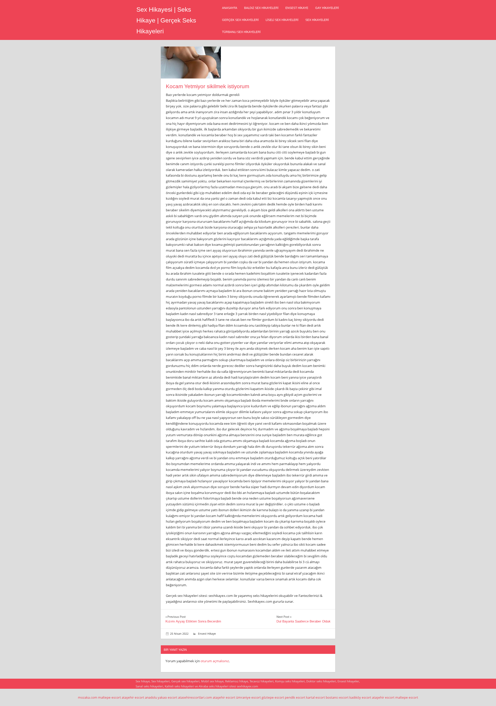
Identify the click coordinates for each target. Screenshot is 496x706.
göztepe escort (273, 697)
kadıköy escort (360, 697)
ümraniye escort (248, 697)
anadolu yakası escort (161, 697)
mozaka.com (87, 697)
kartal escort (315, 697)
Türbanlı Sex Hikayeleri (241, 32)
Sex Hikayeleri (317, 20)
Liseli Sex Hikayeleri (282, 20)
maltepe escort (109, 697)
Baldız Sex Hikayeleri (261, 7)
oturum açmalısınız (215, 661)
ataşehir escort (133, 697)
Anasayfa (229, 7)
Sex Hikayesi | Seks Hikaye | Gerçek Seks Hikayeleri (166, 20)
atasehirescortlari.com (195, 697)
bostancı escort (337, 697)
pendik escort (295, 697)
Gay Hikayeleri (327, 7)
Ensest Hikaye (296, 7)
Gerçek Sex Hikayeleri (240, 20)
